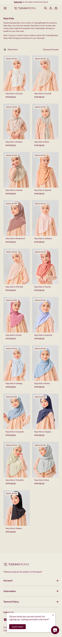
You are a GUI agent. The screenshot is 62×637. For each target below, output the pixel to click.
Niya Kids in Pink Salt (14, 287)
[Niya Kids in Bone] (45, 121)
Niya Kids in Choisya (14, 93)
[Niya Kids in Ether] (45, 460)
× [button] (53, 615)
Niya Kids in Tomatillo (15, 480)
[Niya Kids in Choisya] (16, 73)
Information (9, 591)
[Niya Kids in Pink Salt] (16, 266)
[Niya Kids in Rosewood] (16, 218)
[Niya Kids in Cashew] (16, 170)
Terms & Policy (11, 601)
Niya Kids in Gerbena (43, 238)
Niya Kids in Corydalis (15, 432)
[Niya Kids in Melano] (16, 508)
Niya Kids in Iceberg (14, 383)
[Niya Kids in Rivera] (45, 363)
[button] (5, 8)
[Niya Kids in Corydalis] (16, 411)
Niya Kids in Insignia (42, 432)
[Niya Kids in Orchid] (16, 315)
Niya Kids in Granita (42, 287)
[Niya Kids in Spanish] (45, 170)
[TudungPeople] (25, 8)
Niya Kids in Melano (14, 528)
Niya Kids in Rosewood (15, 238)
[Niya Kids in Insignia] (45, 411)
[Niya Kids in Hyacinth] (45, 315)
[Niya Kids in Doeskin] (16, 121)
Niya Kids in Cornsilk (42, 93)
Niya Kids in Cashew (14, 190)
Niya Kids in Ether (41, 480)
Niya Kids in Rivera (42, 383)
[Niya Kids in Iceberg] (16, 363)
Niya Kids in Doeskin (14, 142)
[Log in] (50, 8)
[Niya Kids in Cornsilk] (45, 73)
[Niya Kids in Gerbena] (45, 218)
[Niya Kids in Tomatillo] (16, 460)
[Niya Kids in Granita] (45, 266)
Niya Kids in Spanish (42, 190)
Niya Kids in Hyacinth (43, 335)
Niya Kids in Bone (41, 142)
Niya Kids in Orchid (13, 335)
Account (7, 580)
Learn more (17, 626)
